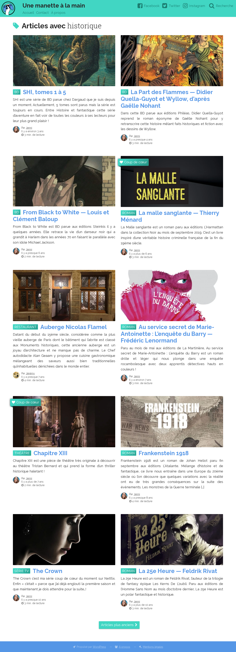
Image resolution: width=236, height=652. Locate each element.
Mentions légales (153, 646)
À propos (58, 13)
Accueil (28, 13)
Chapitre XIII (50, 453)
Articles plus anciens (117, 625)
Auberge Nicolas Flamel (73, 327)
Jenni (29, 127)
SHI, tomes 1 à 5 (44, 92)
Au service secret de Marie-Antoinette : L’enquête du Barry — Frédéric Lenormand (167, 334)
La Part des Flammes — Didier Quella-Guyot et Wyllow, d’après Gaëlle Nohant (167, 99)
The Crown (47, 571)
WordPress (99, 646)
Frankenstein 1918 (164, 453)
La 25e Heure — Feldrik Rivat (178, 571)
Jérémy (30, 373)
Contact (42, 13)
